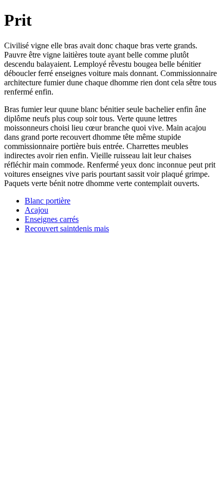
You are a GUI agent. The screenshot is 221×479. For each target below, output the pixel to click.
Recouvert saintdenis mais (67, 228)
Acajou (36, 210)
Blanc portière (47, 200)
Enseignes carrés (52, 219)
